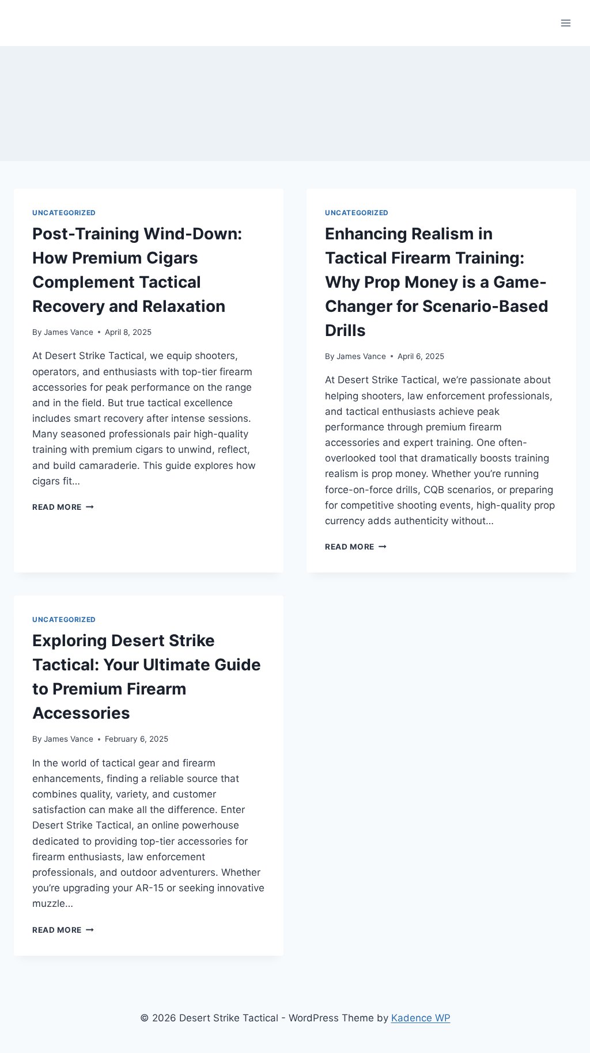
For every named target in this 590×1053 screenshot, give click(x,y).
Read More (63, 507)
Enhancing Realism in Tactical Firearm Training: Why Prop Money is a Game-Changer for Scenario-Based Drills (437, 282)
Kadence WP (421, 1018)
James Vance (68, 332)
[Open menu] (565, 23)
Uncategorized (64, 212)
